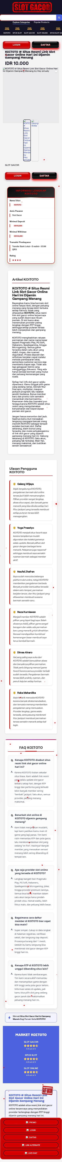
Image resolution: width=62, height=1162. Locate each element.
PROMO (32, 1123)
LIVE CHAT (32, 1154)
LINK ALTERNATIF (33, 1146)
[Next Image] (57, 96)
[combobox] (28, 17)
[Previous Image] (5, 96)
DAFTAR (45, 45)
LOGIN (16, 45)
